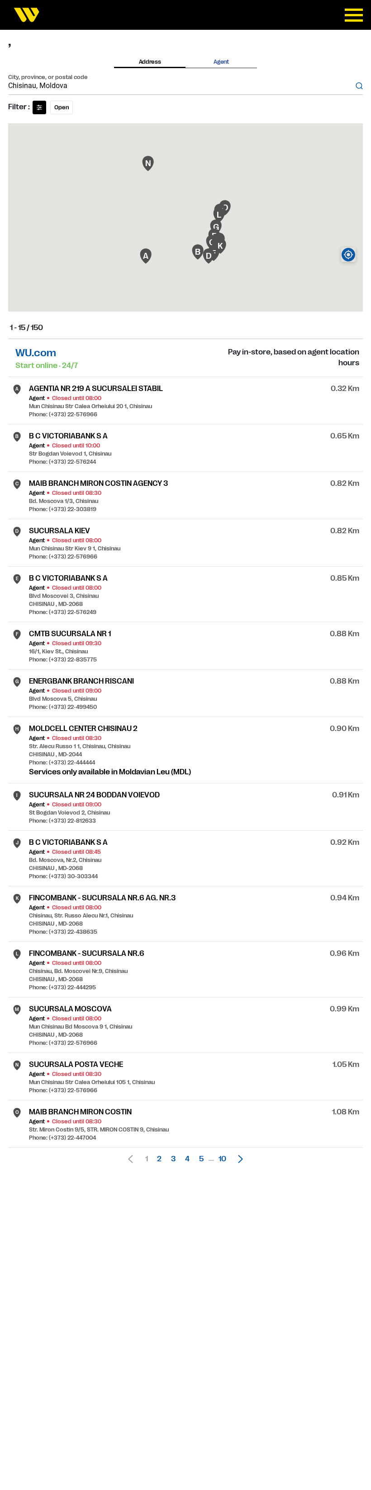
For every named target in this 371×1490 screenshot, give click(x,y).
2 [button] (159, 1159)
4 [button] (187, 1159)
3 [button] (173, 1159)
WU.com (35, 353)
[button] (238, 1159)
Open (61, 107)
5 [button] (201, 1159)
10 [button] (222, 1159)
